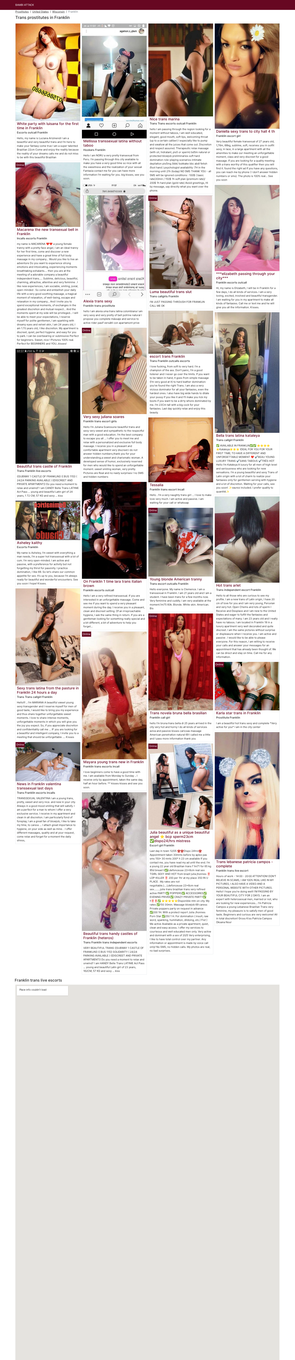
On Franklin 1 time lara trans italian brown (112, 583)
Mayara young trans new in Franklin (113, 762)
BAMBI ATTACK (24, 4)
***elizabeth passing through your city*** (245, 276)
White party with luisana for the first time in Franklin (48, 126)
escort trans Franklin (167, 356)
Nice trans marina (165, 119)
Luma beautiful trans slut (171, 292)
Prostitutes (22, 11)
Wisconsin (58, 11)
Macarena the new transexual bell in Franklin (47, 231)
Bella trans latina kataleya (238, 435)
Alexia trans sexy (97, 301)
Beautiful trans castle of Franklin (44, 466)
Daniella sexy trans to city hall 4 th (245, 131)
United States (40, 11)
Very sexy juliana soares (103, 417)
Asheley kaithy (29, 543)
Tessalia (156, 485)
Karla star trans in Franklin (238, 713)
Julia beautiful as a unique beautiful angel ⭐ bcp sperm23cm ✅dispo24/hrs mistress (179, 836)
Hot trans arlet (228, 585)
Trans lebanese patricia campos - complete (244, 864)
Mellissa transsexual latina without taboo (112, 143)
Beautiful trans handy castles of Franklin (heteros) (110, 935)
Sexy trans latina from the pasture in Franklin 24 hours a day (48, 690)
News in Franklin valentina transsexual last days (39, 786)
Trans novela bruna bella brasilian (178, 713)
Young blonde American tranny (176, 579)
